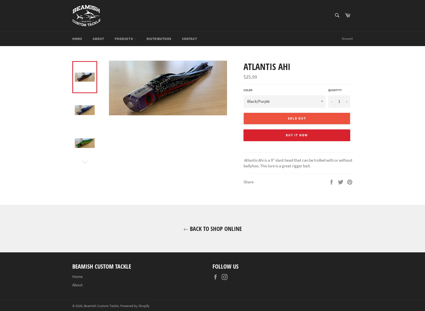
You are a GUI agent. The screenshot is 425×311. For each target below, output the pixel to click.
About (98, 38)
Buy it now (297, 135)
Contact (189, 38)
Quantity (335, 90)
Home (77, 38)
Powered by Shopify (135, 306)
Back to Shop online (215, 229)
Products (124, 38)
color (247, 90)
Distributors (159, 38)
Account (347, 38)
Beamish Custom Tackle (101, 306)
